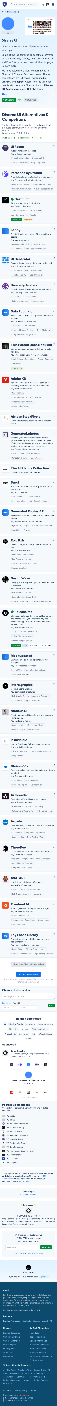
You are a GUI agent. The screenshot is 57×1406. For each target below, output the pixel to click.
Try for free (16, 645)
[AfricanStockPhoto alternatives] (5, 418)
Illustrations (30, 1024)
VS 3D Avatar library (15, 1127)
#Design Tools (8, 138)
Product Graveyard (38, 1348)
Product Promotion (12, 1321)
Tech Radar (35, 1333)
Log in (5, 1003)
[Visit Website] (54, 146)
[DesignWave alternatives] (5, 579)
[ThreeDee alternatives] (5, 848)
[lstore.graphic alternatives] (5, 686)
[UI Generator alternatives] (5, 260)
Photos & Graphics (40, 1029)
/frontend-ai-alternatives (13, 901)
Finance (44, 1380)
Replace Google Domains (41, 1356)
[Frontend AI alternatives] (5, 905)
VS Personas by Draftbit (17, 1123)
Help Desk (14, 1373)
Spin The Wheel (26, 1398)
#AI (41, 138)
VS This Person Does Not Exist (20, 1151)
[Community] (47, 4)
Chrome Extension (11, 1341)
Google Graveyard (38, 1352)
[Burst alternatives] (5, 483)
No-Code (11, 1370)
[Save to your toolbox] (8, 32)
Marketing (13, 1029)
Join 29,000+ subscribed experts (28, 1253)
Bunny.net (24, 1395)
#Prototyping (23, 138)
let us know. (24, 1181)
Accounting (8, 1377)
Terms (33, 1390)
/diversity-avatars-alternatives (15, 282)
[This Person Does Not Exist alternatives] (5, 346)
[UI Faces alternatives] (5, 148)
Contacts (27, 1321)
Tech (33, 1034)
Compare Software (11, 1337)
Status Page (30, 100)
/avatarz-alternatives (11, 875)
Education (7, 1383)
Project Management (12, 1380)
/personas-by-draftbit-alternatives (17, 170)
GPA (5, 512)
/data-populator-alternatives (15, 308)
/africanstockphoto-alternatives (16, 414)
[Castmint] (5, 200)
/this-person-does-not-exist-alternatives (20, 342)
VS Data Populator (14, 1147)
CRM (5, 1373)
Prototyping (23, 1034)
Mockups (25, 1029)
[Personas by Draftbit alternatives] (5, 174)
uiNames (48, 85)
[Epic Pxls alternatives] (5, 541)
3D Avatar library (11, 89)
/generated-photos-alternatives (16, 431)
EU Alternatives (36, 1360)
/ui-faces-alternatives (11, 144)
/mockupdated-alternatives (14, 653)
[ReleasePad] (5, 613)
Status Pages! (9, 1344)
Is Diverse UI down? (28, 1194)
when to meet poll (23, 1400)
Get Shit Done (35, 89)
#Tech (35, 138)
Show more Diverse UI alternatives (28, 964)
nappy (20, 81)
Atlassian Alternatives (39, 1344)
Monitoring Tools (31, 1380)
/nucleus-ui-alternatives (13, 708)
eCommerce (21, 1377)
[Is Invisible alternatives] (5, 741)
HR (30, 1377)
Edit (6, 94)
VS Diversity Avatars (15, 1139)
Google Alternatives (38, 1341)
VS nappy (10, 1116)
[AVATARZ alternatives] (5, 879)
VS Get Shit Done (14, 1131)
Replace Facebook (38, 1337)
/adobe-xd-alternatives (12, 376)
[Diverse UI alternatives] (8, 23)
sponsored (44, 1277)
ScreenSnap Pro (27, 1215)
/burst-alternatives (10, 480)
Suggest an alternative (28, 974)
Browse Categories (11, 1333)
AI (5, 1024)
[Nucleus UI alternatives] (5, 712)
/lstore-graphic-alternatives (14, 682)
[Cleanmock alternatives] (5, 767)
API (51, 1321)
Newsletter (8, 1356)
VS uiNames (11, 1120)
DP (5, 312)
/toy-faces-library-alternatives (15, 932)
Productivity (10, 1034)
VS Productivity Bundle (16, 1143)
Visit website (8, 100)
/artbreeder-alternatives (12, 792)
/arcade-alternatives (11, 818)
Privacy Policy (21, 1390)
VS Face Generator (14, 1155)
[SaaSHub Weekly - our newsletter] (43, 4)
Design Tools (16, 1024)
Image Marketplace (45, 1024)
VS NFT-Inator (12, 1159)
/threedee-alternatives (12, 845)
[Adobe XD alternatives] (5, 380)
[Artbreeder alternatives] (5, 796)
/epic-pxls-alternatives (12, 537)
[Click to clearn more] (28, 1271)
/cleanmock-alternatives (13, 763)
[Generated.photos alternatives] (5, 434)
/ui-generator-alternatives (13, 256)
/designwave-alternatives (13, 575)
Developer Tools (25, 1370)
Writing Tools (39, 1377)
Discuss (36, 1321)
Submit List (8, 1352)
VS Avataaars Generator (17, 1135)
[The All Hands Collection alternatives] (5, 469)
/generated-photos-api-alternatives (18, 508)
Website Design (45, 1034)
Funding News (9, 1348)
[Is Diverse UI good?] (20, 100)
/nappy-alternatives (10, 227)
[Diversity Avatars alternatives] (5, 286)
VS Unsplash (12, 1162)
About (45, 1321)
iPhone (28, 1038)
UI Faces (25, 78)
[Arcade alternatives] (5, 822)
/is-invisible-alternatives (12, 737)
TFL (5, 936)
